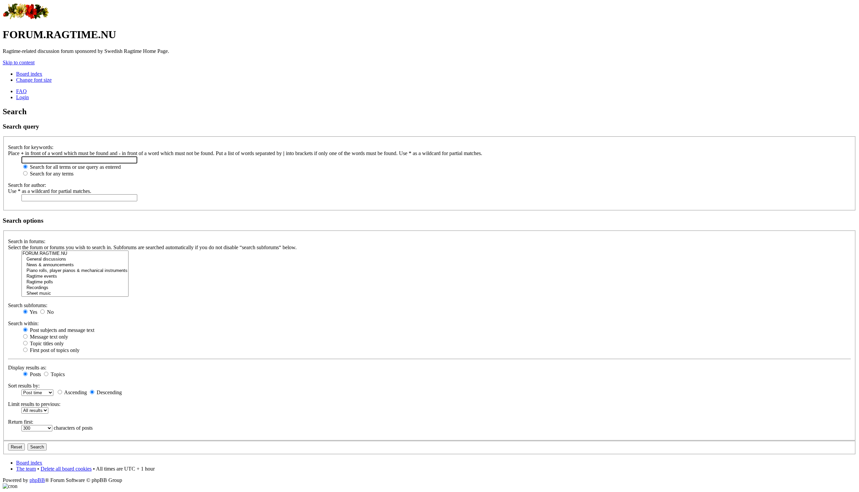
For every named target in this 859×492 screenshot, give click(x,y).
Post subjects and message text (61, 330)
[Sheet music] (75, 293)
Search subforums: (27, 305)
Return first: (20, 422)
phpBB (37, 480)
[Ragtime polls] (75, 282)
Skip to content (19, 62)
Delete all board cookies (66, 469)
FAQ (21, 91)
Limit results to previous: (34, 404)
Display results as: (27, 367)
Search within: (23, 323)
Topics (57, 374)
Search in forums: (26, 241)
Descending (108, 392)
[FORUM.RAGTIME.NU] (75, 254)
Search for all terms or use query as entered (75, 167)
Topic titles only (46, 343)
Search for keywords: (30, 147)
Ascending (75, 392)
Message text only (48, 337)
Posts (35, 374)
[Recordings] (75, 288)
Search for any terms (51, 174)
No (50, 312)
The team (26, 469)
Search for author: (27, 185)
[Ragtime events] (75, 276)
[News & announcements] (75, 265)
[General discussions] (75, 259)
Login (22, 97)
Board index (29, 74)
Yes (33, 312)
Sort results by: (24, 386)
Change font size (34, 80)
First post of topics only (54, 350)
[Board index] (26, 18)
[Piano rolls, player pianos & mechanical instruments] (75, 271)
